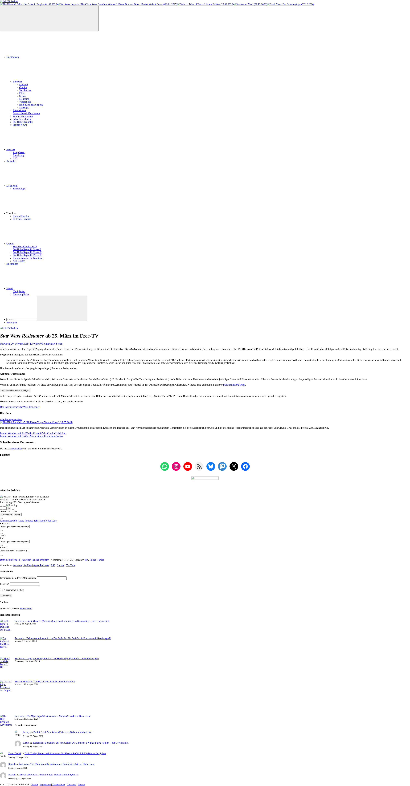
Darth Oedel (14, 753)
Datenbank (11, 185)
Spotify (43, 520)
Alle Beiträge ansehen (11, 419)
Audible (13, 520)
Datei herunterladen (10, 559)
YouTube (52, 520)
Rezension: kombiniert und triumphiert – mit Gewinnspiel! (62, 621)
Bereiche (17, 81)
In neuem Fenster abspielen (35, 559)
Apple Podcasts (26, 520)
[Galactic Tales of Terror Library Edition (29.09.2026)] (205, 4)
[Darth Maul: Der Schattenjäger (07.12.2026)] (290, 4)
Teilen (17, 514)
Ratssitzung (19, 155)
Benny (26, 732)
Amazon (4, 520)
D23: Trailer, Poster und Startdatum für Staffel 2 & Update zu (65, 753)
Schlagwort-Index (22, 119)
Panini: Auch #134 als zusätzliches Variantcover (62, 732)
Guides (10, 243)
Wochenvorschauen (23, 116)
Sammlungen (19, 188)
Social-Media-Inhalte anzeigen (15, 390)
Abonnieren (6, 514)
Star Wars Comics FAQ (25, 246)
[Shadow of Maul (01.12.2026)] (250, 4)
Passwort (4, 583)
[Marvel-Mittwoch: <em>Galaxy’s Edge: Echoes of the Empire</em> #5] (6, 697)
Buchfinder (12, 263)
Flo (86, 559)
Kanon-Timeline (21, 216)
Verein (9, 288)
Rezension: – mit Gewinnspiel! (57, 658)
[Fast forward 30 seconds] (13, 509)
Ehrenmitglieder (21, 294)
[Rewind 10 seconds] (4, 509)
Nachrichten (12, 57)
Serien (22, 96)
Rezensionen (19, 110)
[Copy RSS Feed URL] (1, 530)
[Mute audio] (1, 509)
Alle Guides (19, 261)
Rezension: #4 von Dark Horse (53, 716)
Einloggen (11, 322)
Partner (81, 784)
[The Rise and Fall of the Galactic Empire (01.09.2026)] (29, 4)
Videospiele (25, 101)
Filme (22, 93)
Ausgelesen (19, 152)
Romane (23, 84)
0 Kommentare (47, 343)
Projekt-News (20, 124)
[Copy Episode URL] (1, 545)
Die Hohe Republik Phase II (27, 252)
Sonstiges (24, 107)
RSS (15, 158)
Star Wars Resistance (29, 407)
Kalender (11, 161)
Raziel (26, 742)
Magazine (24, 99)
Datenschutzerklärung (234, 384)
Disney (15, 407)
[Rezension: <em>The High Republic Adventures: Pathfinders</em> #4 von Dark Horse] (6, 728)
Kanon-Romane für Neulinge (27, 258)
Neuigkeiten (19, 291)
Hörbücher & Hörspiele (31, 104)
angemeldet (16, 448)
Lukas (93, 559)
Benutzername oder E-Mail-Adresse (18, 578)
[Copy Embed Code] (1, 555)
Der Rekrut (5, 407)
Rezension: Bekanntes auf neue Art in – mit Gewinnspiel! (63, 638)
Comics (23, 87)
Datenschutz (58, 784)
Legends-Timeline (22, 219)
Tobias (100, 559)
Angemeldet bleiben (13, 590)
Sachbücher (25, 90)
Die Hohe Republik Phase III (27, 255)
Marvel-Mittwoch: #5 (45, 681)
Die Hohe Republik (23, 122)
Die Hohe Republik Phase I (27, 249)
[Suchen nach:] (21, 319)
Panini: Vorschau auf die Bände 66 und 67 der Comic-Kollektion (33, 433)
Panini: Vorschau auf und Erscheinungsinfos (31, 436)
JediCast (10, 149)
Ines (38, 343)
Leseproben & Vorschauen (26, 113)
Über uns (71, 784)
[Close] (1, 518)
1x (9, 508)
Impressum (45, 784)
